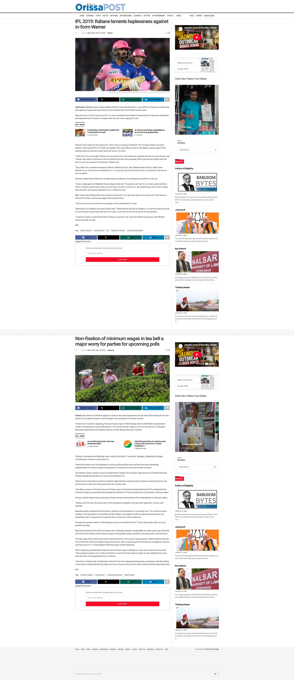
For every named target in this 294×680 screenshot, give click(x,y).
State (98, 16)
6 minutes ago (93, 446)
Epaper (199, 16)
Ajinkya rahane (86, 230)
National (114, 16)
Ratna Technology (212, 649)
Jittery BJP (180, 210)
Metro (105, 16)
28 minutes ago (141, 448)
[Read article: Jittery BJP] (197, 223)
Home (82, 16)
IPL (108, 230)
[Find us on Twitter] (218, 674)
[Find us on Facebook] (214, 674)
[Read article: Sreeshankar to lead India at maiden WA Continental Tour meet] (80, 132)
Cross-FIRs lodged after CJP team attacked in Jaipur (100, 442)
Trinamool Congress (114, 575)
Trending (90, 16)
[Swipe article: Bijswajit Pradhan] (197, 110)
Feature (147, 16)
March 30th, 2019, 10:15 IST (96, 350)
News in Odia (209, 16)
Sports (170, 16)
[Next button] (217, 110)
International (126, 16)
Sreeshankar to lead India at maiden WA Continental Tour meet (103, 131)
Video (192, 16)
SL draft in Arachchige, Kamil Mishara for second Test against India (150, 131)
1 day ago (139, 135)
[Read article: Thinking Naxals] (197, 300)
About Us (142, 649)
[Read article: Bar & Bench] (197, 261)
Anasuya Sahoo (189, 444)
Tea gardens (100, 575)
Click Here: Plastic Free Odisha (190, 78)
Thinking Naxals (182, 287)
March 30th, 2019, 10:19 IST (96, 33)
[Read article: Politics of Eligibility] (197, 181)
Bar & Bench (180, 248)
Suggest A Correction (83, 241)
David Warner (99, 230)
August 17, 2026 (181, 313)
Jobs (166, 649)
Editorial (120, 649)
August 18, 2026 (181, 274)
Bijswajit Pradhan (190, 127)
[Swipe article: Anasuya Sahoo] (197, 427)
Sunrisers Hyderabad (135, 230)
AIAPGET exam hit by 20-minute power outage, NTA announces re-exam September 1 (150, 443)
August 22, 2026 (181, 194)
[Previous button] (176, 110)
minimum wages (87, 575)
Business (137, 16)
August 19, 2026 (181, 235)
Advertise (150, 649)
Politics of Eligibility (184, 168)
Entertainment (158, 16)
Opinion (128, 649)
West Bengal (129, 575)
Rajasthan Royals (118, 230)
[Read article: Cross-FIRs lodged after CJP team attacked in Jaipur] (80, 444)
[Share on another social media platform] (167, 99)
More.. (179, 16)
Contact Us (159, 649)
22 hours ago (93, 135)
